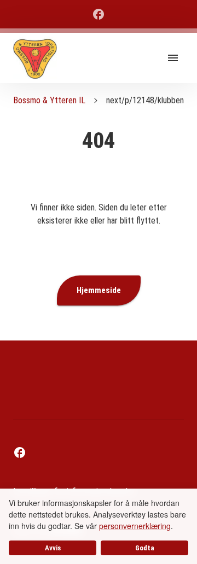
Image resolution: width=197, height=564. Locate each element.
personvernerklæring (135, 525)
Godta (144, 548)
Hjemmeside (99, 290)
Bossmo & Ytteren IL (49, 100)
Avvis (53, 548)
